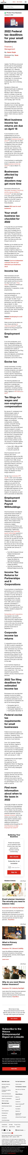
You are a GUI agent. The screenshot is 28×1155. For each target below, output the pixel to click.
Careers (17, 1099)
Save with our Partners (20, 1089)
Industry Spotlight (18, 907)
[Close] (26, 1147)
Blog (16, 1091)
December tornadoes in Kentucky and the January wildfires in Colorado (13, 192)
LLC (3, 1108)
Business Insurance (6, 1084)
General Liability (17, 948)
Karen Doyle (11, 52)
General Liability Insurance (5, 1087)
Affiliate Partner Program (21, 1117)
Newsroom (18, 1111)
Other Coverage (5, 1100)
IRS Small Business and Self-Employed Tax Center (13, 825)
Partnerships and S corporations (13, 614)
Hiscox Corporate (19, 1104)
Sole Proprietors (5, 1110)
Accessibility (4, 1124)
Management (9, 49)
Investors (17, 1106)
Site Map (11, 1124)
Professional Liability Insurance (6, 1091)
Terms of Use (4, 1126)
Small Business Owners (7, 1106)
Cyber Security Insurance (7, 1096)
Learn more (5, 959)
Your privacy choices (6, 1133)
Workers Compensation (7, 1098)
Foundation (18, 1108)
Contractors (4, 1117)
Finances (8, 47)
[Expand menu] (26, 2)
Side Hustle (4, 1115)
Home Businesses (5, 1120)
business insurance (9, 815)
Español (18, 1126)
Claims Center (19, 1084)
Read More (11, 919)
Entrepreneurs (5, 1113)
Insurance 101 (6, 907)
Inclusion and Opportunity (18, 1114)
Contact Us (18, 1101)
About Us (18, 1097)
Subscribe (14, 1068)
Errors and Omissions (6, 1093)
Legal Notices (12, 1126)
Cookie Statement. (12, 1153)
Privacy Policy (17, 1124)
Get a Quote (14, 857)
